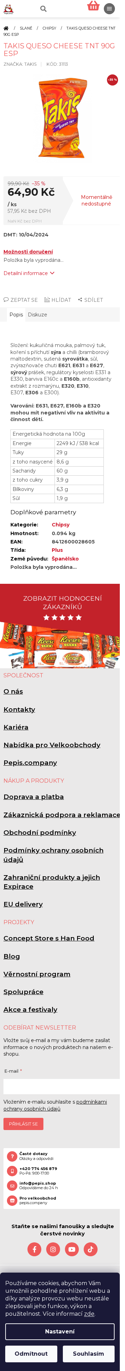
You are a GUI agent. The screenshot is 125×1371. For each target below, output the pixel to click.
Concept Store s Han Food (48, 938)
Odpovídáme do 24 (38, 1185)
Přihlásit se (23, 1124)
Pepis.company (30, 763)
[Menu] (109, 9)
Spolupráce (23, 992)
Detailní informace (25, 273)
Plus (57, 550)
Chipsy (60, 525)
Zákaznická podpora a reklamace (61, 815)
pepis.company (37, 1200)
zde (89, 1313)
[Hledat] (42, 9)
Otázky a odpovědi (36, 1156)
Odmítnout (31, 1353)
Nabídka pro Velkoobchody (51, 745)
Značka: (20, 64)
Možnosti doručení (28, 252)
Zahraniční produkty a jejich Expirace (51, 881)
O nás (13, 691)
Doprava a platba (33, 797)
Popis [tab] (16, 315)
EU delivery (23, 904)
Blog (11, 956)
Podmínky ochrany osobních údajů (53, 854)
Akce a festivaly (30, 1010)
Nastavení (60, 1331)
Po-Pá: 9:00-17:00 (38, 1171)
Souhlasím (88, 1353)
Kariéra (15, 727)
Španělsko (65, 559)
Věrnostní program (36, 974)
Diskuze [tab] (37, 315)
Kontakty (19, 709)
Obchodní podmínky (39, 833)
